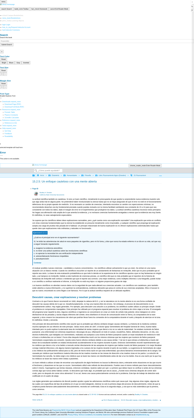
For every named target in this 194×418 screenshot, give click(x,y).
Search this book (6, 37)
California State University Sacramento (52, 195)
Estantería (55, 175)
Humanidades (71, 175)
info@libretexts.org (142, 415)
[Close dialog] (1, 155)
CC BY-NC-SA (94, 394)
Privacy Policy (73, 415)
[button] (8, 133)
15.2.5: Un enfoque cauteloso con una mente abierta (60, 394)
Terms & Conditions (86, 415)
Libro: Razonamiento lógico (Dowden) (112, 175)
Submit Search (6, 44)
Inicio (42, 175)
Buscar (36, 170)
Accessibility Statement (101, 415)
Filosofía (87, 175)
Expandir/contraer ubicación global (160, 174)
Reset (3, 59)
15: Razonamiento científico (143, 175)
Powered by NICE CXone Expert (64, 410)
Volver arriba (36, 400)
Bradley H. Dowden (46, 192)
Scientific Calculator (12, 117)
